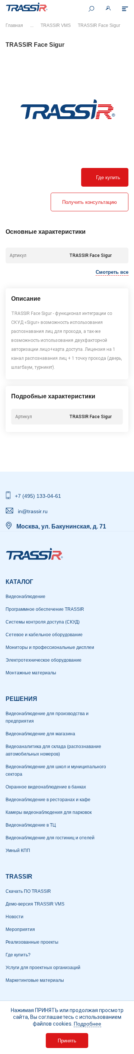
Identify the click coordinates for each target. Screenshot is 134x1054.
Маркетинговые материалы (35, 980)
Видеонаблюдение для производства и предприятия (47, 717)
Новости (14, 916)
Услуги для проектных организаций (43, 967)
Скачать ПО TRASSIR (28, 891)
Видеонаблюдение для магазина (40, 733)
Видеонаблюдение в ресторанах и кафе (48, 799)
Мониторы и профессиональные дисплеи (50, 647)
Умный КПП (18, 850)
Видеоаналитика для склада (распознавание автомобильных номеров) (53, 750)
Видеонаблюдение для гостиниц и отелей (50, 837)
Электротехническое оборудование (44, 660)
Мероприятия (20, 929)
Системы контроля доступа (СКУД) (43, 622)
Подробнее (87, 1024)
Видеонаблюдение (25, 596)
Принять (67, 1041)
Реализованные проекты (32, 942)
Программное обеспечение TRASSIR (45, 609)
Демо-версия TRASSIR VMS (35, 904)
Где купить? (18, 955)
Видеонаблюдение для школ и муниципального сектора (56, 770)
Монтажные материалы (31, 672)
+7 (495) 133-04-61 (38, 496)
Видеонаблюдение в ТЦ (31, 825)
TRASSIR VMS (56, 25)
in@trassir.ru (33, 511)
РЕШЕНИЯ (21, 699)
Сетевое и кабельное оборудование (44, 634)
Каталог (19, 582)
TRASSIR (19, 876)
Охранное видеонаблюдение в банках (46, 787)
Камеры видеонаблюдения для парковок (49, 812)
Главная (14, 25)
